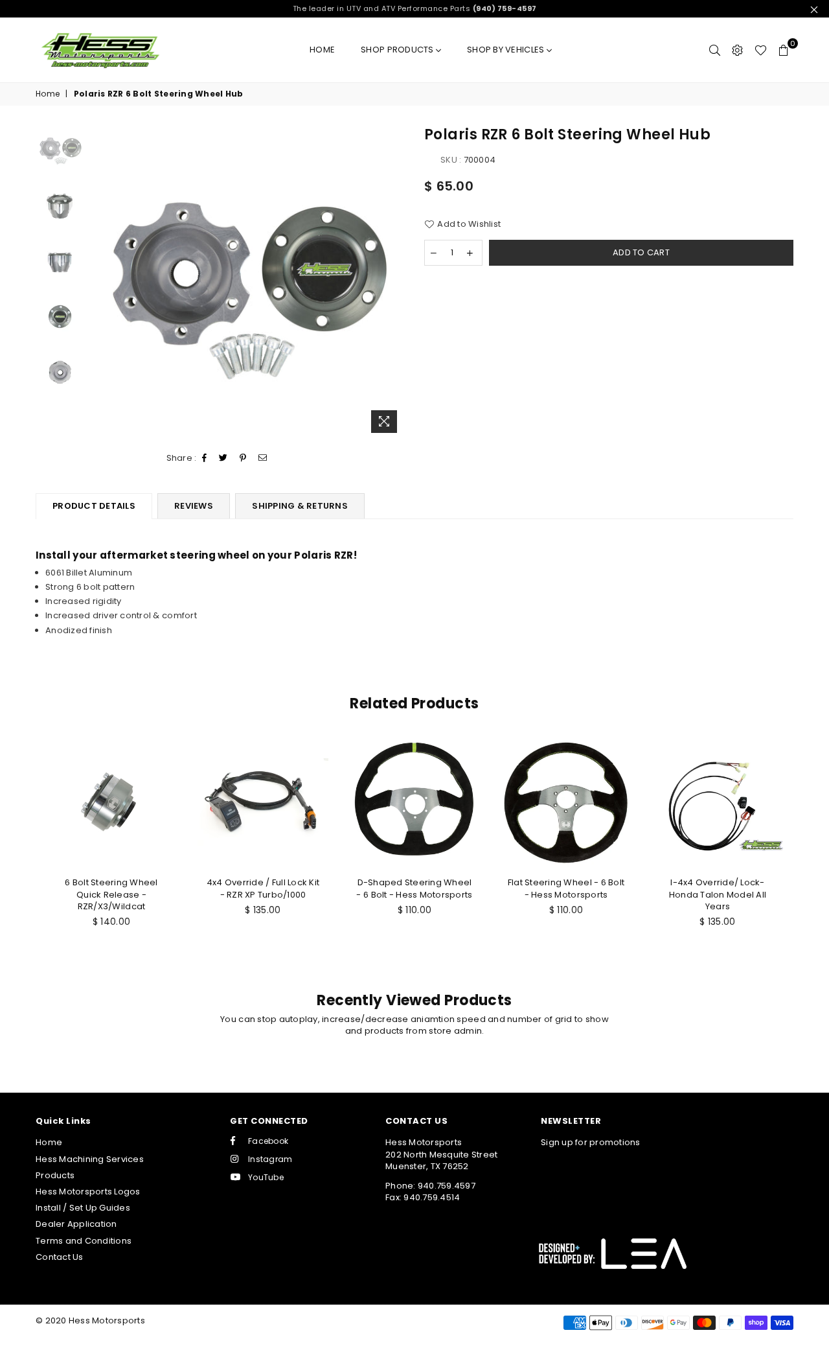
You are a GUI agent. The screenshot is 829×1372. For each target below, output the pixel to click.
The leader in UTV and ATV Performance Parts (415, 8)
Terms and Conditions (83, 1241)
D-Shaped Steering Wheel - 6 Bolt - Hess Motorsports (414, 888)
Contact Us (60, 1257)
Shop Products (398, 49)
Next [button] (393, 282)
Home (322, 49)
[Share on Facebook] (204, 458)
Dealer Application (76, 1224)
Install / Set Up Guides (83, 1208)
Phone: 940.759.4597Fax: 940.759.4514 (430, 1191)
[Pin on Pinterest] (243, 458)
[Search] (714, 50)
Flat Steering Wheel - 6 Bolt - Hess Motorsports (566, 888)
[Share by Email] (263, 458)
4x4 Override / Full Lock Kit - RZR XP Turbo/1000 (263, 888)
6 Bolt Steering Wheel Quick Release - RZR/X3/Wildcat (111, 894)
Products (55, 1175)
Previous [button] (102, 282)
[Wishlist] (761, 50)
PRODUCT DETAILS (93, 506)
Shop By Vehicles (506, 49)
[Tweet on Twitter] (223, 458)
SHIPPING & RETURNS (300, 506)
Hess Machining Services (90, 1159)
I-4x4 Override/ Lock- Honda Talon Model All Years (717, 894)
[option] (248, 282)
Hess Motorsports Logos (88, 1191)
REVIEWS (193, 506)
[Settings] (737, 50)
